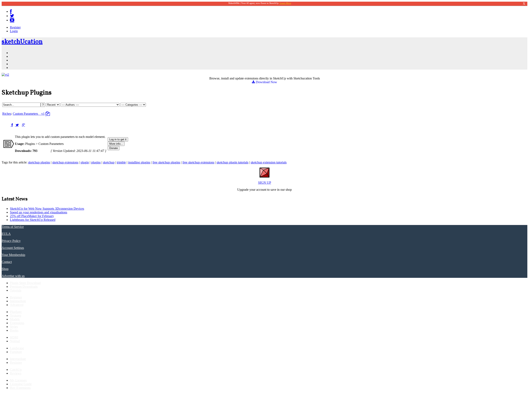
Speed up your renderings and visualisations (38, 212)
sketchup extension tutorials (269, 162)
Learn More (285, 3)
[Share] (12, 125)
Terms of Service (13, 226)
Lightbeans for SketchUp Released (32, 219)
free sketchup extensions (198, 162)
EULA (6, 234)
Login (14, 31)
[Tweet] (17, 125)
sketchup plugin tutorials (232, 162)
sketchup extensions (65, 162)
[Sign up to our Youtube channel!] (12, 20)
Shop (5, 269)
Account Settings (13, 248)
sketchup (108, 162)
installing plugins (139, 162)
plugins (96, 162)
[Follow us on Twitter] (12, 16)
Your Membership (13, 255)
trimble (121, 162)
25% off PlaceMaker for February (32, 216)
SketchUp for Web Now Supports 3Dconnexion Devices (47, 208)
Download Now (266, 82)
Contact (7, 262)
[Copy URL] (47, 113)
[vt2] (5, 74)
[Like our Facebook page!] (11, 11)
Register (15, 27)
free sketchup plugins (166, 162)
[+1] (23, 125)
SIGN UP (264, 182)
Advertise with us (13, 276)
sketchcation (22, 41)
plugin (85, 162)
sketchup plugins (39, 162)
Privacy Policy (11, 241)
